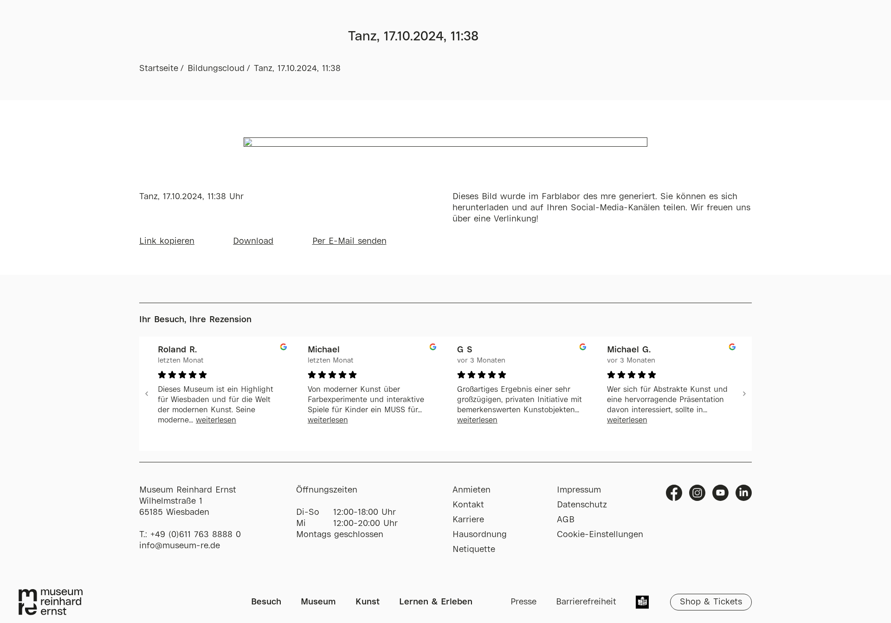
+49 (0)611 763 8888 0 (195, 535)
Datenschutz (582, 505)
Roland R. (177, 350)
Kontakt (468, 505)
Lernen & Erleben (435, 602)
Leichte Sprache (642, 603)
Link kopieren (166, 241)
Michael (324, 350)
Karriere (468, 520)
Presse (523, 602)
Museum (318, 602)
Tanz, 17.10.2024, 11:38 (297, 68)
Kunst (367, 602)
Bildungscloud (216, 68)
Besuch (266, 602)
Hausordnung (479, 535)
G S (464, 350)
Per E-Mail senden (349, 241)
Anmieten (471, 490)
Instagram (697, 493)
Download (253, 241)
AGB (566, 520)
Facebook (674, 493)
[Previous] (146, 393)
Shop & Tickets (711, 602)
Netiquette (473, 549)
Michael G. (629, 350)
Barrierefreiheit (586, 602)
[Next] (744, 393)
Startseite (158, 68)
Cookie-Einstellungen (600, 535)
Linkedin (744, 493)
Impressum (579, 490)
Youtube (720, 493)
